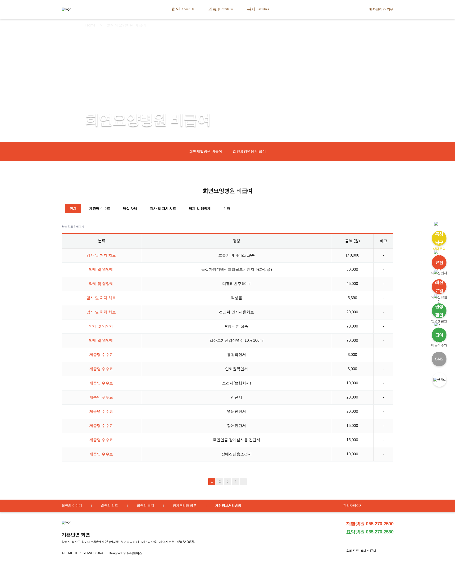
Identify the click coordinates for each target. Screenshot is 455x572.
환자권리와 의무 (381, 9)
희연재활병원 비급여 (205, 151)
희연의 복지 (145, 505)
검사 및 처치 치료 (163, 208)
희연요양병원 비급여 (249, 151)
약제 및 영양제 (200, 208)
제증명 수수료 (99, 208)
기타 (226, 208)
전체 (73, 208)
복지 (258, 9)
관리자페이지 (353, 505)
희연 (183, 9)
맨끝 (243, 481)
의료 (220, 9)
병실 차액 (130, 208)
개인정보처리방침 (228, 505)
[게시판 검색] (389, 226)
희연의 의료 (109, 505)
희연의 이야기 (72, 505)
